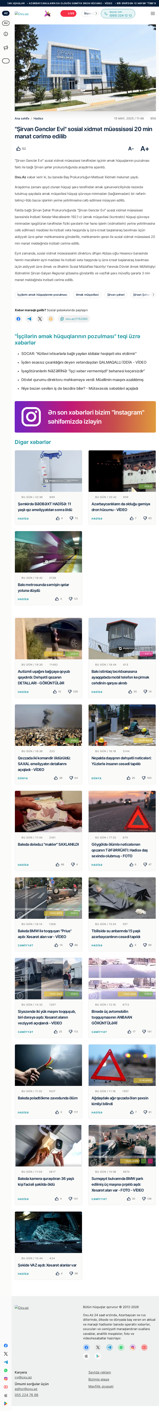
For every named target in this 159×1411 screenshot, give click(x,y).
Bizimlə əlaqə (98, 1379)
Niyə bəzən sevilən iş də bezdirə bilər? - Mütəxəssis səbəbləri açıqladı (79, 388)
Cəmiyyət (25, 945)
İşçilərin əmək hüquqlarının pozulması (42, 294)
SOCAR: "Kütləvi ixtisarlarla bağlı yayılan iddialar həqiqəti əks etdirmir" (78, 353)
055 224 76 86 (26, 1395)
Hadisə (23, 518)
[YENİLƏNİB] (122, 725)
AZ (6, 13)
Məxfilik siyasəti (100, 1386)
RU (6, 23)
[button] (96, 13)
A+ (144, 148)
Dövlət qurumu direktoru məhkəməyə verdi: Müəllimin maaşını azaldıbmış (82, 379)
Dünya (23, 778)
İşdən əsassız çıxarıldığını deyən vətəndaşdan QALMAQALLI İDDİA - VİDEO (83, 362)
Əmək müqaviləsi (87, 294)
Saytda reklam (99, 1372)
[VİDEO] (122, 471)
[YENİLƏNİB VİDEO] (48, 638)
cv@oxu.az (23, 1377)
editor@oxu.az (26, 1389)
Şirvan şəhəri (115, 294)
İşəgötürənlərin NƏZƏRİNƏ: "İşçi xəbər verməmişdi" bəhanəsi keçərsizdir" (83, 371)
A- (131, 149)
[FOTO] (122, 638)
